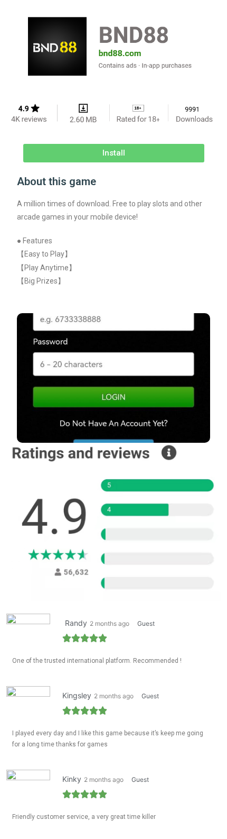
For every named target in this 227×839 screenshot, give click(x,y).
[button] (113, 153)
